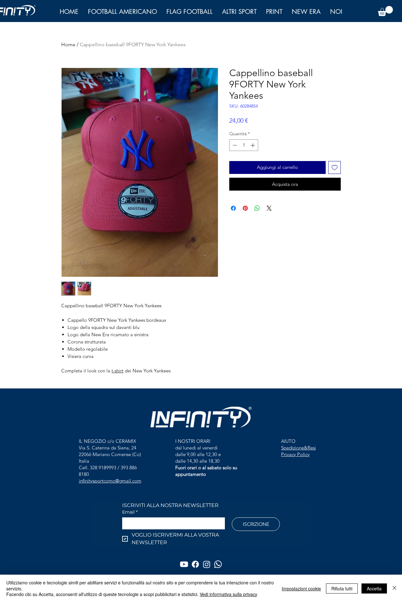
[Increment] (253, 145)
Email (130, 512)
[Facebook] (195, 564)
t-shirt (117, 371)
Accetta (374, 588)
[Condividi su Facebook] (233, 208)
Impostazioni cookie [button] (301, 588)
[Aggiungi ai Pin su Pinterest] (245, 208)
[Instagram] (206, 564)
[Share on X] (269, 208)
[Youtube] (184, 564)
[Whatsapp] (218, 564)
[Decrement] (234, 145)
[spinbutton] (243, 145)
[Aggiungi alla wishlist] (334, 167)
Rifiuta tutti (341, 588)
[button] (336, 12)
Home (68, 44)
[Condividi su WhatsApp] (257, 208)
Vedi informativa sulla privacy (228, 594)
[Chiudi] (394, 588)
